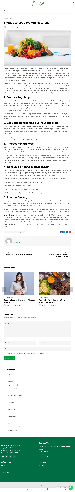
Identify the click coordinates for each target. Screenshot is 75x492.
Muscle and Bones (13, 413)
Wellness (10, 434)
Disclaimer (3, 470)
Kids (9, 406)
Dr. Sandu (9, 27)
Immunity (10, 402)
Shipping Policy (5, 472)
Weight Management (19, 232)
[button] (71, 488)
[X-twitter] (14, 456)
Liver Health (11, 409)
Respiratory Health (13, 420)
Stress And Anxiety (13, 427)
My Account (42, 465)
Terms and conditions (6, 477)
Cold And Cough (12, 378)
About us (3, 465)
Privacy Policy (4, 467)
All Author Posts (17, 242)
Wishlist (40, 467)
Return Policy (4, 474)
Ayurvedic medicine (10, 215)
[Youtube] (10, 456)
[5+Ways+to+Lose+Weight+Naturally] (64, 232)
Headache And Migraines (15, 395)
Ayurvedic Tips (8, 232)
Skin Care (10, 423)
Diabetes (10, 381)
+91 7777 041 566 (44, 451)
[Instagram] (6, 456)
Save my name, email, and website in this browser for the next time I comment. (25, 353)
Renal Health (11, 416)
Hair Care (10, 392)
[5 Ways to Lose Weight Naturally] (61, 232)
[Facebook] (2, 456)
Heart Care (11, 399)
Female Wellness (12, 388)
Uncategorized (12, 430)
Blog (9, 374)
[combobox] (37, 10)
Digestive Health (12, 385)
